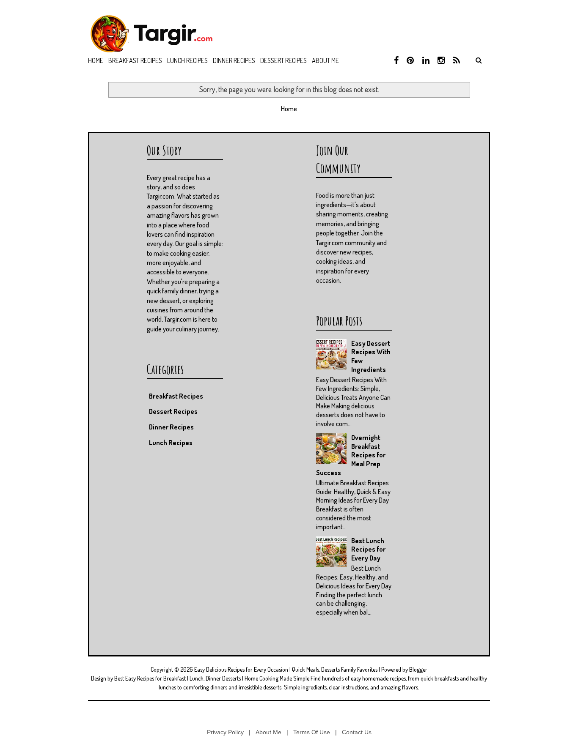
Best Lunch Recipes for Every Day (368, 549)
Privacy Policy (225, 732)
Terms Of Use (311, 732)
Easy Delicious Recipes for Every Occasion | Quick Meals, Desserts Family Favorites (285, 669)
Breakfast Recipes (135, 60)
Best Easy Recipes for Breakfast (150, 678)
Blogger (418, 669)
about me (325, 60)
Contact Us (357, 732)
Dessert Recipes (283, 60)
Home (95, 60)
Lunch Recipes (187, 60)
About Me (268, 732)
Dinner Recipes (234, 60)
